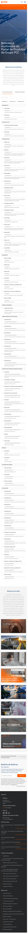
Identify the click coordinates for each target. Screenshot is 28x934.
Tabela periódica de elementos (9, 927)
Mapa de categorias (7, 916)
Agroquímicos (4, 101)
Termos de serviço (7, 893)
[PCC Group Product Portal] (4, 2)
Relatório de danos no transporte (10, 903)
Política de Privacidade (8, 896)
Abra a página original (5, 757)
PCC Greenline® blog (7, 924)
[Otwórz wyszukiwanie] (22, 2)
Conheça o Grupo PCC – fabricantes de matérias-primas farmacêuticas (12, 859)
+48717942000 (8, 807)
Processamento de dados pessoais (10, 898)
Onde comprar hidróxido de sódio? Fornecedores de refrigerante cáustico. (9, 870)
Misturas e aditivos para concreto (10, 862)
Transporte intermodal (8, 886)
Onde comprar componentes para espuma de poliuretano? (12, 866)
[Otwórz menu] (25, 2)
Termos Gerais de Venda (8, 901)
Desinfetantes (6, 856)
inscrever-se (21, 775)
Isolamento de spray (7, 884)
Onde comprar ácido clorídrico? (10, 873)
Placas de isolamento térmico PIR (10, 881)
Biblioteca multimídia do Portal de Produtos (12, 911)
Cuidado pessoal (20, 101)
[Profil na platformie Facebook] (4, 813)
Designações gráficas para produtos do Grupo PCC (13, 914)
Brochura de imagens (7, 906)
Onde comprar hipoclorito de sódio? (10, 876)
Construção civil (12, 101)
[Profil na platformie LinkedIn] (6, 813)
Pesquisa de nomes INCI (8, 921)
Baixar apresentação (7, 908)
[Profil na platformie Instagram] (9, 813)
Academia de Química (7, 929)
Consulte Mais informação (20, 786)
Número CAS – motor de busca (9, 919)
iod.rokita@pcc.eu (14, 784)
